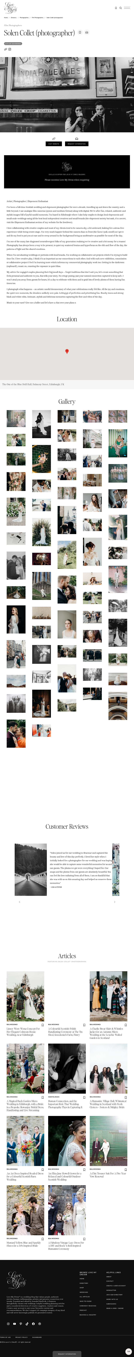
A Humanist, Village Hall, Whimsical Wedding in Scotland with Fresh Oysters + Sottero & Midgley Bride (108, 1104)
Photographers (24, 17)
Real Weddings (12, 1024)
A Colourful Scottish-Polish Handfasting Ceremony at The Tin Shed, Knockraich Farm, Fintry (65, 1032)
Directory (13, 17)
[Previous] (19, 901)
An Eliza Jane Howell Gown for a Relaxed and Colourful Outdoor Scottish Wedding (64, 1176)
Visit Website (53, 144)
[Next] (114, 901)
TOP (128, 1351)
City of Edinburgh (13, 44)
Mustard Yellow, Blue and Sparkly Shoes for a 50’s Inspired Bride (24, 1244)
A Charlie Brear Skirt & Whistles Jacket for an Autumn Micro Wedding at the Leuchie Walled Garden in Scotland (106, 1033)
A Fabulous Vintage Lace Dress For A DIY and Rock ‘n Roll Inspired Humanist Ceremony (66, 1246)
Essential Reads (53, 1097)
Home (6, 17)
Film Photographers (37, 17)
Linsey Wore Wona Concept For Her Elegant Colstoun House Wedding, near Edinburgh (23, 1032)
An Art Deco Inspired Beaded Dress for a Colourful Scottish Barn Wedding (25, 1176)
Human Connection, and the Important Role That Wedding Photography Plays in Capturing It (65, 1104)
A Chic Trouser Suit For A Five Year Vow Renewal (108, 1175)
